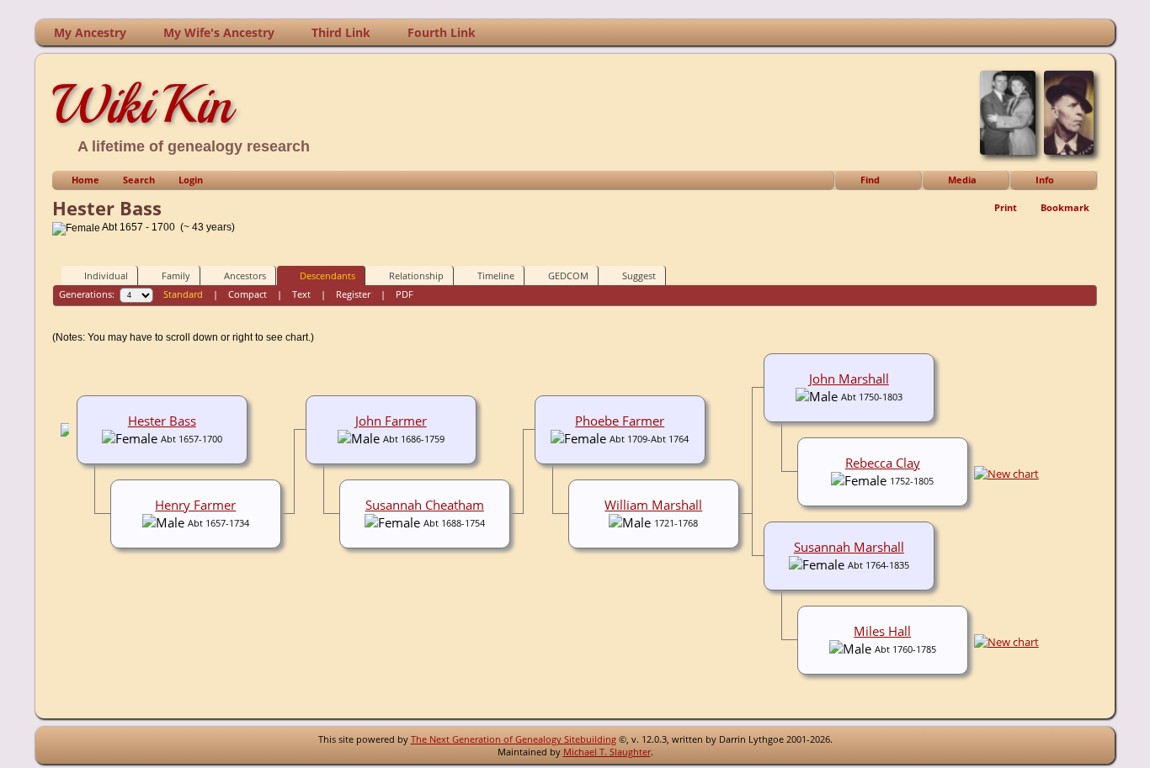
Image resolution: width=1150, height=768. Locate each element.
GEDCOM (568, 275)
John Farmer (391, 420)
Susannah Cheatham (424, 504)
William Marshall (653, 504)
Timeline (495, 275)
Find (870, 179)
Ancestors (245, 275)
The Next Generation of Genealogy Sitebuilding (513, 739)
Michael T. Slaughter (607, 751)
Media (962, 179)
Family (176, 275)
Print (1005, 207)
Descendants (327, 275)
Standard (183, 294)
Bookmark (1065, 207)
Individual (106, 275)
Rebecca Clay (882, 462)
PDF (404, 294)
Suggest (639, 275)
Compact (247, 294)
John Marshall (849, 378)
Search (139, 179)
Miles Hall (882, 630)
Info (1045, 179)
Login (190, 179)
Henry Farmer (195, 504)
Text (301, 294)
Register (353, 294)
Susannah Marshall (849, 546)
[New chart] (1006, 473)
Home (85, 179)
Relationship (416, 275)
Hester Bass (162, 420)
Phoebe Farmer (619, 420)
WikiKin (142, 104)
